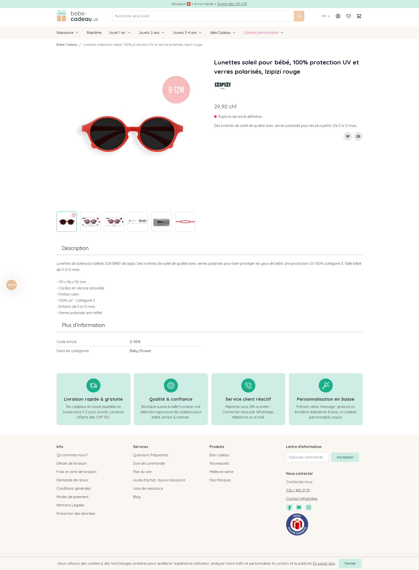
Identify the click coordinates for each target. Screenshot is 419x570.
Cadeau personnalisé (261, 32)
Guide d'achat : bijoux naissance (159, 480)
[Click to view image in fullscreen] (131, 132)
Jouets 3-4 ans (185, 32)
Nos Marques (220, 480)
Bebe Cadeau (67, 44)
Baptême (94, 32)
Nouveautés (219, 463)
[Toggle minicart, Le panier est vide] (359, 16)
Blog (136, 497)
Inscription (345, 457)
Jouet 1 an (117, 32)
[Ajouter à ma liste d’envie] (347, 136)
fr (324, 16)
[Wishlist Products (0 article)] (348, 16)
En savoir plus (324, 563)
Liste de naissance (148, 488)
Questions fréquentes (150, 455)
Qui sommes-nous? (72, 455)
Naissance (65, 32)
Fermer (350, 563)
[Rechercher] (299, 16)
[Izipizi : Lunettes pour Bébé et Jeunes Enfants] (223, 85)
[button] (223, 85)
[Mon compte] (338, 16)
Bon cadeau (219, 455)
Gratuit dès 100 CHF (232, 4)
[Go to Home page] (77, 16)
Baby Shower (140, 351)
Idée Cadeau (220, 32)
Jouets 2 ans (149, 32)
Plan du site (142, 472)
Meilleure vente (221, 472)
